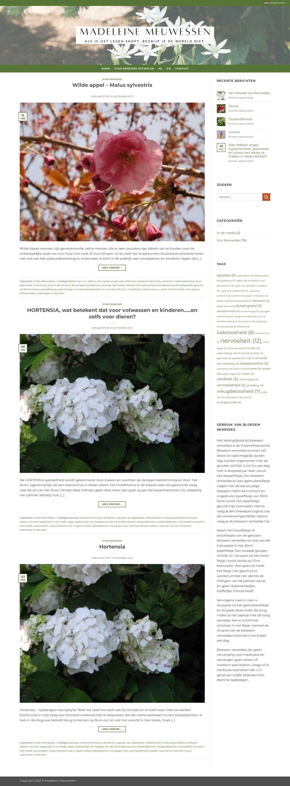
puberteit (238, 358)
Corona (234, 132)
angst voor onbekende (234, 291)
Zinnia (233, 106)
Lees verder (112, 267)
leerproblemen (146, 521)
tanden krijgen (230, 374)
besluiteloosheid (240, 301)
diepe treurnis (226, 306)
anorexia (142, 281)
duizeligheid (249, 306)
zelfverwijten (28, 293)
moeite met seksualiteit (140, 285)
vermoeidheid (138, 525)
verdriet (227, 379)
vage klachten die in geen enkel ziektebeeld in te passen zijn (89, 525)
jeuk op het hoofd (112, 285)
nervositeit (185, 521)
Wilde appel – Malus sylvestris (112, 85)
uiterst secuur (150, 289)
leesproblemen (167, 521)
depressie (261, 300)
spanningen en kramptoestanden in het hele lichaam (92, 289)
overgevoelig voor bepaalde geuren (180, 285)
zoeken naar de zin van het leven (170, 525)
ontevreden (40, 525)
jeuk (261, 316)
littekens (243, 326)
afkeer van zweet (99, 281)
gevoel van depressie (130, 517)
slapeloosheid (254, 363)
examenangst (249, 311)
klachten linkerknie (229, 321)
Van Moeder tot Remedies (249, 93)
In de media (226, 233)
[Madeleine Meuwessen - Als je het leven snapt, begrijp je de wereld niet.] (145, 35)
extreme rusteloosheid (176, 281)
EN (169, 68)
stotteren (252, 368)
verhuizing (248, 379)
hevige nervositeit (245, 316)
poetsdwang (48, 289)
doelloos (73, 517)
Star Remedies (112, 79)
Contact (182, 68)
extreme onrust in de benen (98, 517)
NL (161, 68)
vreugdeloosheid (238, 391)
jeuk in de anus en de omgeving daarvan (73, 285)
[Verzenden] (266, 197)
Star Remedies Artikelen (134, 68)
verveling (255, 385)
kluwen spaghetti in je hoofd (48, 521)
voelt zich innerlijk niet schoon (180, 289)
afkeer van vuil (77, 281)
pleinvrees (224, 358)
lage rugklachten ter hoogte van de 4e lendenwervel (102, 521)
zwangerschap (229, 402)
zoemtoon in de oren (50, 293)
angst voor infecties (123, 281)
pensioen (256, 353)
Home (105, 68)
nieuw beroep (236, 348)
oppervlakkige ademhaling (233, 353)
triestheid (134, 289)
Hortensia (112, 547)
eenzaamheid (228, 311)
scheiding (230, 363)
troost (247, 373)
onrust (253, 348)
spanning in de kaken (230, 369)
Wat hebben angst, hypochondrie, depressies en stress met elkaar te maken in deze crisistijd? (248, 150)
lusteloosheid (235, 332)
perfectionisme (29, 289)
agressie (226, 275)
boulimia (155, 281)
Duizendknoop (240, 119)
